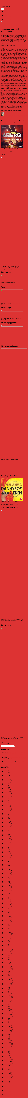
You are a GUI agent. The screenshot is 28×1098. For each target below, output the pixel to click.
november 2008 (7, 1044)
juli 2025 (5, 783)
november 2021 (7, 840)
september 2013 (7, 969)
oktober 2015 (6, 936)
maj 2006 (5, 1084)
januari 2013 (6, 979)
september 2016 (7, 921)
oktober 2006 (6, 1077)
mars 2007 (5, 1070)
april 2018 (5, 897)
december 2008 (6, 1043)
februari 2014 (6, 962)
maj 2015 (5, 942)
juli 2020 (5, 861)
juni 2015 (5, 941)
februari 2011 (6, 1009)
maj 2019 (5, 880)
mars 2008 (5, 1055)
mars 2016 (5, 929)
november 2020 (7, 856)
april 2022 (5, 834)
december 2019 (6, 870)
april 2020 (5, 865)
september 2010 (7, 1016)
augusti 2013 (6, 970)
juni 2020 (5, 863)
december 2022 (6, 823)
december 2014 (6, 949)
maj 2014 (5, 958)
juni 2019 (5, 878)
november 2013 (7, 966)
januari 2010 (6, 1026)
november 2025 (7, 778)
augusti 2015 (6, 938)
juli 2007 (5, 1065)
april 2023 (5, 818)
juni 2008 (5, 1051)
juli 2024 (5, 799)
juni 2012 (5, 988)
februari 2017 (6, 915)
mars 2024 (5, 804)
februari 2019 (6, 884)
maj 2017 (5, 911)
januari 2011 (6, 1010)
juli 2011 (5, 1003)
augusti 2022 (6, 829)
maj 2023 (5, 817)
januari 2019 (6, 885)
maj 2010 (5, 1021)
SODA (5, 14)
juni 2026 (5, 770)
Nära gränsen (6, 12)
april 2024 (5, 802)
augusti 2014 (6, 954)
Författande (24, 115)
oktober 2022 (6, 826)
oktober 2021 (6, 842)
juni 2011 (5, 1004)
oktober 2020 (6, 857)
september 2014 (7, 953)
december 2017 (6, 902)
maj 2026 (5, 771)
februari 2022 (6, 836)
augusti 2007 (6, 1064)
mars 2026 (5, 774)
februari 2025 (6, 789)
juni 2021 (5, 847)
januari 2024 (6, 806)
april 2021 (5, 850)
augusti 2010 (6, 1017)
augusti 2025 (6, 782)
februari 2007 (6, 1072)
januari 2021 (6, 853)
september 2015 (7, 937)
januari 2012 (6, 995)
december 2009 (6, 1027)
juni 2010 (5, 1020)
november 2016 (7, 919)
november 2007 (7, 1060)
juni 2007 (5, 1067)
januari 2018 (6, 901)
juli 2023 (5, 814)
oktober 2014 (6, 952)
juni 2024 (5, 800)
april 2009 (5, 1038)
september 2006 (7, 1078)
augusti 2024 (6, 797)
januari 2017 (6, 916)
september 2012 (7, 984)
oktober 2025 (6, 779)
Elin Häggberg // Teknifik (9, 761)
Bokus (20, 504)
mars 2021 (5, 851)
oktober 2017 (6, 904)
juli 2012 (5, 987)
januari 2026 (6, 775)
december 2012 (6, 980)
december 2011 (6, 996)
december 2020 (6, 855)
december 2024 (6, 792)
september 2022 (7, 827)
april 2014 (5, 959)
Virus (4, 11)
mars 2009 (5, 1039)
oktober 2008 (6, 1046)
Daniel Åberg (4, 3)
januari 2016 (6, 932)
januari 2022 (6, 838)
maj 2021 (5, 848)
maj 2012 (5, 989)
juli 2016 (5, 924)
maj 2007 (5, 1068)
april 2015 (5, 944)
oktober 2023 (6, 810)
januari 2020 (6, 869)
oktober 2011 (6, 999)
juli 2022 (5, 830)
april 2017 (5, 912)
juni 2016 (5, 925)
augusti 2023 (6, 813)
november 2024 (7, 793)
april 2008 (5, 1053)
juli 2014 (5, 955)
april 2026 (5, 772)
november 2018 (7, 887)
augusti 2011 (6, 1001)
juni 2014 (5, 957)
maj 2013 (5, 974)
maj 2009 (5, 1036)
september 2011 (7, 1000)
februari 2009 (6, 1040)
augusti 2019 (6, 876)
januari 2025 (6, 791)
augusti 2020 (6, 860)
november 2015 (7, 935)
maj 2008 (5, 1052)
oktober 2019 (6, 873)
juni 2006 (5, 1082)
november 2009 (7, 1029)
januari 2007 (6, 1073)
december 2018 (6, 886)
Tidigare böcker (7, 16)
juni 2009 (5, 1035)
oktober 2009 (6, 1030)
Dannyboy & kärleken (12, 48)
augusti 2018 (6, 891)
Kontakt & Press (7, 19)
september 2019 (7, 874)
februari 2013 (6, 978)
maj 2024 (5, 801)
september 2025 (7, 780)
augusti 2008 (6, 1048)
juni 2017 (5, 910)
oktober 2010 (6, 1014)
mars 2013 (5, 976)
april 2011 (5, 1006)
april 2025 (5, 787)
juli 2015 (5, 940)
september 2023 (7, 812)
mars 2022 (5, 835)
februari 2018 (6, 899)
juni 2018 (5, 894)
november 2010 (7, 1013)
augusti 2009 (6, 1033)
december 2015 (6, 933)
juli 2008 (5, 1050)
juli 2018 (5, 893)
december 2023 (6, 808)
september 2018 (7, 890)
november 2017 (7, 903)
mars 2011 (5, 1008)
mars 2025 (5, 788)
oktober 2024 (6, 795)
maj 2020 (5, 864)
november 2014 (7, 950)
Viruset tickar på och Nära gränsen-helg (18, 757)
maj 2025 (5, 785)
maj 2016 (5, 927)
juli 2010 (5, 1018)
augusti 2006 (6, 1080)
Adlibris (15, 504)
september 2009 (7, 1031)
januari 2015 (6, 948)
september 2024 (7, 796)
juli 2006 (5, 1081)
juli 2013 (5, 971)
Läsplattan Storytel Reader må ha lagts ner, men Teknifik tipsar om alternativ (15, 753)
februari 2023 (6, 821)
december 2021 (6, 839)
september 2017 (7, 906)
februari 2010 (6, 1025)
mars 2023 (5, 819)
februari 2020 (6, 868)
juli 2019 (5, 877)
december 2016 (6, 918)
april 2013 (5, 975)
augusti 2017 (6, 907)
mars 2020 (5, 867)
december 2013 (6, 965)
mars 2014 (5, 961)
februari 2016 (6, 931)
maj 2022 (5, 833)
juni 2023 (5, 816)
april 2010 (5, 1022)
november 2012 (7, 982)
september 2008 (7, 1047)
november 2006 (7, 1076)
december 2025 (6, 776)
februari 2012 (6, 993)
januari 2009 (6, 1042)
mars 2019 (5, 882)
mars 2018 (5, 898)
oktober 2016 (6, 920)
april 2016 (5, 928)
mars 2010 (5, 1023)
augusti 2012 (6, 986)
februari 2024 (6, 805)
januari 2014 (6, 963)
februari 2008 (6, 1056)
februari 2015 (6, 946)
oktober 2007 (6, 1061)
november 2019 (7, 872)
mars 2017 (5, 914)
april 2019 (5, 881)
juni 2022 (5, 831)
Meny (2, 8)
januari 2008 (6, 1057)
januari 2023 (6, 822)
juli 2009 (5, 1034)
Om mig (5, 18)
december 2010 (6, 1012)
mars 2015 (5, 945)
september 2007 (7, 1063)
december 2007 (6, 1059)
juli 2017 (5, 908)
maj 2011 (5, 1005)
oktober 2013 (6, 967)
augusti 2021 (6, 844)
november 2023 (7, 809)
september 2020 (7, 859)
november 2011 (6, 997)
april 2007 (5, 1069)
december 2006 (6, 1074)
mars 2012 (5, 992)
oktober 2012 (6, 983)
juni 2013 (5, 972)
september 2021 (7, 843)
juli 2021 (5, 846)
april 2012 (5, 991)
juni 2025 (5, 784)
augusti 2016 (6, 923)
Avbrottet (5, 15)
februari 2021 (6, 852)
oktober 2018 (6, 889)
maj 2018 (5, 895)
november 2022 (7, 825)
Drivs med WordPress (12, 1096)
